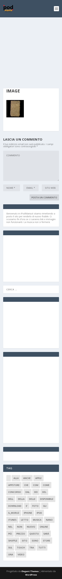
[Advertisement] (31, 49)
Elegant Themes (30, 571)
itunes (12, 519)
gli (44, 505)
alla (16, 478)
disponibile (46, 498)
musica (37, 519)
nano (49, 519)
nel (10, 526)
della (21, 498)
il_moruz (13, 512)
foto (35, 505)
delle (32, 498)
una (10, 554)
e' (27, 505)
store (46, 540)
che (26, 485)
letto (24, 519)
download (14, 505)
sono (35, 540)
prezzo (20, 533)
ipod (39, 512)
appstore (14, 485)
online (44, 526)
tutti (41, 547)
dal (27, 491)
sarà (46, 533)
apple (38, 478)
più (10, 533)
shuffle (12, 540)
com (35, 485)
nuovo (31, 526)
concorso (14, 491)
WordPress (31, 574)
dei (36, 491)
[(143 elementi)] (8, 478)
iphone (28, 512)
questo (34, 533)
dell (10, 498)
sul (10, 547)
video (21, 554)
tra (31, 547)
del (44, 491)
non (19, 526)
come (46, 485)
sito (24, 540)
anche (27, 478)
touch (21, 547)
